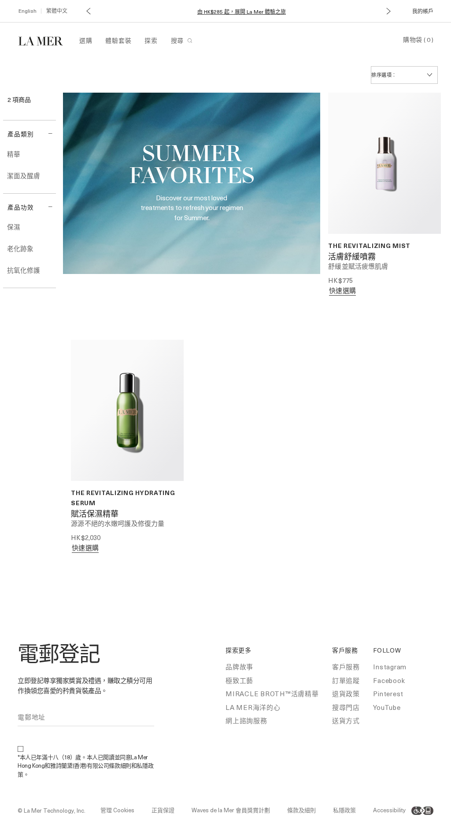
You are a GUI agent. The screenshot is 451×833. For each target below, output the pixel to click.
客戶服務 (346, 667)
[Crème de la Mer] (45, 40)
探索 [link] (150, 40)
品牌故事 (239, 667)
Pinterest (388, 693)
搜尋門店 (346, 707)
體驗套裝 (118, 40)
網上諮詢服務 (246, 720)
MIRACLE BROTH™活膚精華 (272, 693)
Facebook (389, 680)
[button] (88, 11)
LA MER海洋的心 (253, 707)
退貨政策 (346, 693)
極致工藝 (239, 680)
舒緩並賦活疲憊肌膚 (358, 266)
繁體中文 (56, 11)
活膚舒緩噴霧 (352, 257)
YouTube (386, 707)
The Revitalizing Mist (369, 245)
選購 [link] (85, 40)
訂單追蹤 (346, 680)
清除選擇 (20, 109)
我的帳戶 (422, 11)
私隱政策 (344, 810)
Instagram (390, 667)
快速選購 (342, 290)
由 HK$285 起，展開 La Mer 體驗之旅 (241, 12)
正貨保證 (163, 810)
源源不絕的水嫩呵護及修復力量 (117, 523)
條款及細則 (301, 810)
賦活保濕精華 (94, 514)
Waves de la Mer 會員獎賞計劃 (231, 810)
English (27, 11)
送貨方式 (346, 720)
